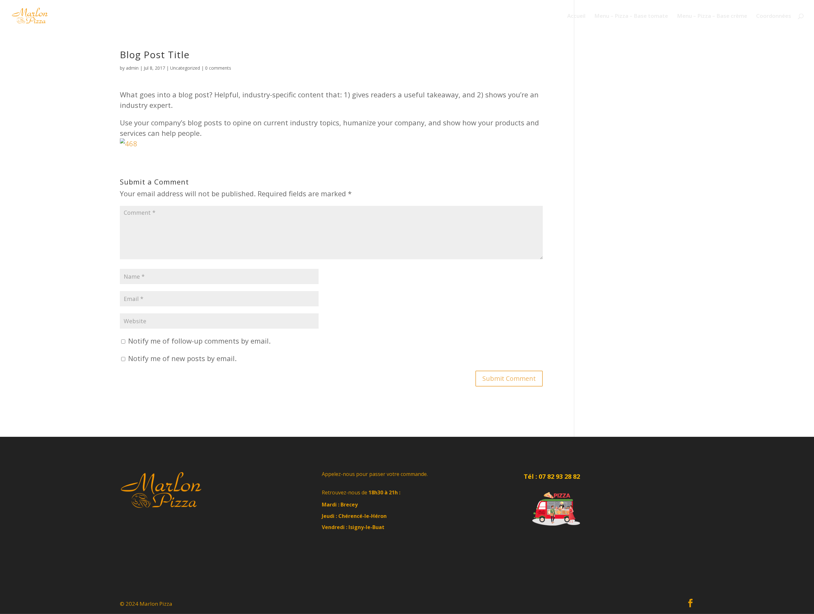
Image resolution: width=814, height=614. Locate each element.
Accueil (576, 16)
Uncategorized (185, 68)
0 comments (218, 68)
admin (132, 68)
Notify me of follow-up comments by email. (199, 340)
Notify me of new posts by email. (182, 358)
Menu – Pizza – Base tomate (631, 16)
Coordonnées (773, 16)
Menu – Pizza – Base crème (712, 16)
